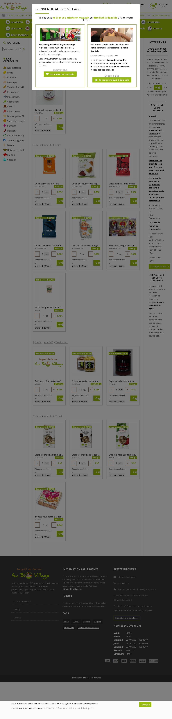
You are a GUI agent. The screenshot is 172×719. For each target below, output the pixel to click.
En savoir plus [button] (60, 69)
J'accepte (145, 704)
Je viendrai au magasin (62, 74)
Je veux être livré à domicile (113, 79)
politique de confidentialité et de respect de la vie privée (69, 708)
